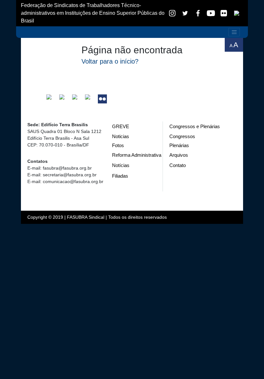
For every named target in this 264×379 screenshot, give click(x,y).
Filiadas (120, 176)
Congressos (182, 136)
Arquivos (178, 155)
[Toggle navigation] (234, 32)
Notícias (120, 165)
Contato (177, 165)
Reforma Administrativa (136, 155)
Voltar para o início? (109, 61)
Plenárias (179, 145)
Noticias (120, 136)
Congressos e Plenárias (194, 126)
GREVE (120, 126)
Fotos (118, 145)
